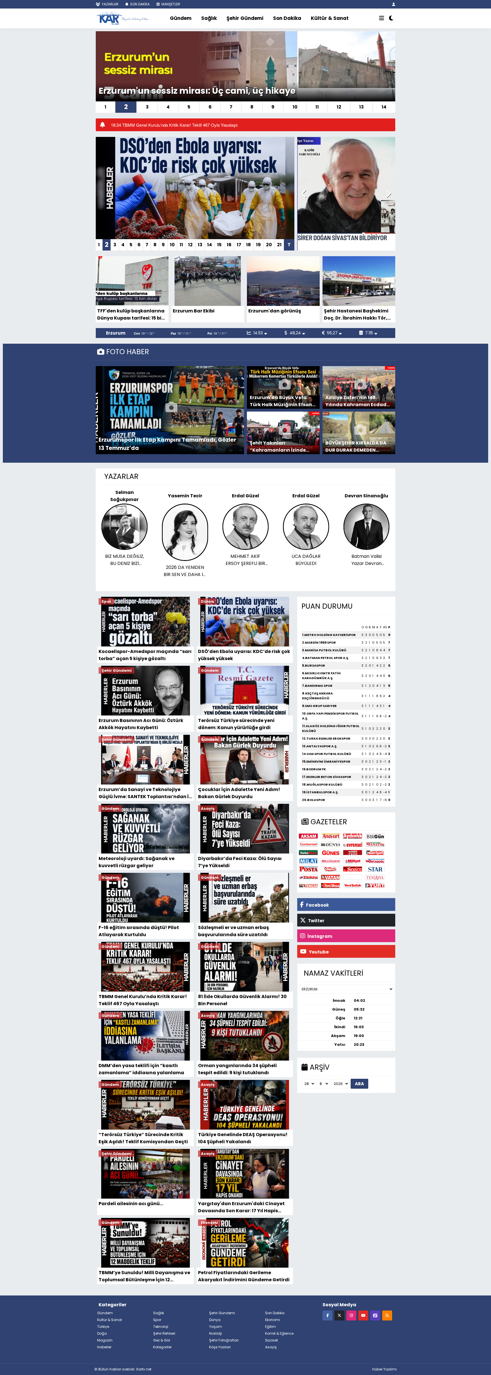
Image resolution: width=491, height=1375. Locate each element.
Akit (352, 877)
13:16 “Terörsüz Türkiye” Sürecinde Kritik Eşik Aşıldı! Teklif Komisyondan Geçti (184, 125)
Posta (308, 869)
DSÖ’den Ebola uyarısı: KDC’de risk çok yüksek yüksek (244, 655)
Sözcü (352, 869)
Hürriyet (374, 852)
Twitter (315, 921)
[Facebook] (327, 1315)
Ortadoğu (374, 860)
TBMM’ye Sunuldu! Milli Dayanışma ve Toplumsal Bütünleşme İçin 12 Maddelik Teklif (144, 1276)
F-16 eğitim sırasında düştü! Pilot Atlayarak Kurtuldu (139, 931)
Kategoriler (162, 1347)
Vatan (330, 877)
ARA (359, 1084)
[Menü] (381, 18)
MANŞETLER (170, 4)
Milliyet (352, 860)
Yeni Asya (374, 877)
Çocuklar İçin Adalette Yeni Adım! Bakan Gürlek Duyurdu (239, 793)
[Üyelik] (393, 4)
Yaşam (215, 1326)
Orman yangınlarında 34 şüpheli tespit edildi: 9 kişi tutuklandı (237, 1069)
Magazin (105, 1340)
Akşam (308, 836)
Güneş (330, 852)
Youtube (318, 952)
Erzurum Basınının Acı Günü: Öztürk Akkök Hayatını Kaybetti (141, 724)
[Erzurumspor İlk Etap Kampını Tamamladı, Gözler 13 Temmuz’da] (171, 410)
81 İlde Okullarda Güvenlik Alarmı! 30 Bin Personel (242, 1000)
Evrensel (352, 844)
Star (374, 869)
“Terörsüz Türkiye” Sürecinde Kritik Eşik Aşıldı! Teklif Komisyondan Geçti (143, 1138)
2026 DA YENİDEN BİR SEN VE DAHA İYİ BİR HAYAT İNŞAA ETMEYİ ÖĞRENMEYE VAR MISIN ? (124, 571)
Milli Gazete (330, 860)
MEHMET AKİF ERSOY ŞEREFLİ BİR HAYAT (185, 560)
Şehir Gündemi (244, 18)
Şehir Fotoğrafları (224, 1340)
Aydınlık (352, 836)
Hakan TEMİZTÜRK (366, 496)
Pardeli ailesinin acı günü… (131, 1203)
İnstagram (319, 936)
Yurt (374, 885)
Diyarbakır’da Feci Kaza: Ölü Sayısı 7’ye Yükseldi (240, 862)
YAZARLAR (109, 4)
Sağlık (209, 18)
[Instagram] (351, 1315)
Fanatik (374, 844)
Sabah (330, 869)
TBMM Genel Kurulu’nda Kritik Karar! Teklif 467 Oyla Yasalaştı (143, 1000)
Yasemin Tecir (124, 496)
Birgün (374, 836)
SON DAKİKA (139, 4)
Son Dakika (287, 18)
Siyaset (271, 1340)
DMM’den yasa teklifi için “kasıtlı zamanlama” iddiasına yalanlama (141, 1069)
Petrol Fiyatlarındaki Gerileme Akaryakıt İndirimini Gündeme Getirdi (244, 1276)
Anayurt (330, 836)
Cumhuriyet (308, 844)
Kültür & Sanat (330, 18)
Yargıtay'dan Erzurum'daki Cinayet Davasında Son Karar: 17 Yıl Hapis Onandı (241, 1207)
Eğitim (270, 1326)
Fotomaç (308, 852)
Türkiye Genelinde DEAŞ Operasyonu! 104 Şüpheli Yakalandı (243, 1138)
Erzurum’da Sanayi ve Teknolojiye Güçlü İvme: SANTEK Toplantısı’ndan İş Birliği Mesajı (145, 793)
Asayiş (271, 1347)
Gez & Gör (161, 1340)
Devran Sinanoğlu (306, 496)
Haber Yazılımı (384, 1369)
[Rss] (387, 1315)
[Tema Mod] (391, 18)
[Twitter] (339, 1315)
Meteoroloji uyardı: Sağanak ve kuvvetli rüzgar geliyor (136, 862)
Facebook (317, 905)
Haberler (104, 1347)
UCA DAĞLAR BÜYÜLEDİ (245, 560)
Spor (157, 1319)
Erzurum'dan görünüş (274, 311)
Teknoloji (160, 1326)
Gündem (181, 18)
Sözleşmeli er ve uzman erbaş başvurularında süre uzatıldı (233, 931)
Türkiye (308, 877)
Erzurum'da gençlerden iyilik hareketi (181, 91)
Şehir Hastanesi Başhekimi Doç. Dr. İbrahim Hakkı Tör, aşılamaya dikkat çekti (356, 314)
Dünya (330, 844)
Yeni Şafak (352, 885)
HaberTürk (352, 852)
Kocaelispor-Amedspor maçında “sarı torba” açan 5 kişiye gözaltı (145, 655)
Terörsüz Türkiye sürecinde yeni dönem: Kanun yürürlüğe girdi (236, 724)
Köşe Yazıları (220, 1347)
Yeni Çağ (308, 885)
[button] (304, 194)
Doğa (102, 1333)
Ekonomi (272, 1319)
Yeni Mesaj (330, 885)
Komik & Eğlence (279, 1333)
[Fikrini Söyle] (375, 1315)
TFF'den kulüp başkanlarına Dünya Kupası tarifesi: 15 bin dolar (131, 314)
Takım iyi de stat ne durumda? (366, 537)
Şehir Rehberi (164, 1333)
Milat (308, 860)
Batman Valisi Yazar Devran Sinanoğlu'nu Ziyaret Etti (306, 560)
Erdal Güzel (185, 496)
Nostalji (215, 1333)
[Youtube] (363, 1315)
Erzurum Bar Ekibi (194, 311)
